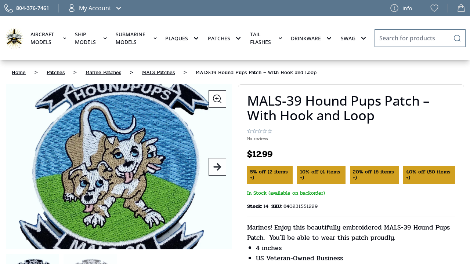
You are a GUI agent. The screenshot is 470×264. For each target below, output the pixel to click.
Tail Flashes (260, 38)
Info (407, 8)
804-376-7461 (32, 7)
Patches (219, 38)
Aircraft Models (42, 38)
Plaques (176, 38)
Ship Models (85, 38)
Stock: (255, 206)
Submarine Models (130, 38)
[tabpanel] (119, 166)
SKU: (277, 206)
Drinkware (306, 38)
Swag (348, 38)
